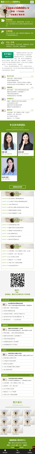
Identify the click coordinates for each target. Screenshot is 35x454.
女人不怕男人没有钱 (12, 116)
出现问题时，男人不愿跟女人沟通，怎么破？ (18, 112)
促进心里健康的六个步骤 (15, 213)
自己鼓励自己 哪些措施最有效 (16, 198)
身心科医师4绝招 (8, 369)
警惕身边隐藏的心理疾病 (15, 210)
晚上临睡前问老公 (13, 233)
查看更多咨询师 (17, 187)
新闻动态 (17, 194)
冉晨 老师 (4, 152)
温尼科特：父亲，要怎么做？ (14, 114)
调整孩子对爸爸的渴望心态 (14, 107)
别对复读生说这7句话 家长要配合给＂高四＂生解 (19, 84)
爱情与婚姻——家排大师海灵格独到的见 (14, 333)
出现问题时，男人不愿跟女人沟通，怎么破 (19, 251)
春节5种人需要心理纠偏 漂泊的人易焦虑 (19, 207)
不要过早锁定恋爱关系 (12, 93)
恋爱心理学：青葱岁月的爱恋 (14, 78)
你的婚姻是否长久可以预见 (10, 344)
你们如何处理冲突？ (14, 265)
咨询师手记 (17, 220)
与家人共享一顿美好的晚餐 (15, 262)
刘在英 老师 (5, 177)
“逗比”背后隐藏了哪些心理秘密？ (12, 366)
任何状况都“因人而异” (12, 103)
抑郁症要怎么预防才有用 (10, 358)
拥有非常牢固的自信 (14, 239)
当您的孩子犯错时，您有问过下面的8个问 (14, 313)
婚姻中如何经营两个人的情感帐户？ (16, 91)
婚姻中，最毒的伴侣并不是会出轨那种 (16, 101)
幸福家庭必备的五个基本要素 (14, 95)
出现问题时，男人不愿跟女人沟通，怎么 (14, 383)
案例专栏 (17, 246)
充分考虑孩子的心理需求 (15, 236)
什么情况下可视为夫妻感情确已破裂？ (18, 201)
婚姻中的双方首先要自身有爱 (14, 105)
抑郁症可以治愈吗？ (9, 363)
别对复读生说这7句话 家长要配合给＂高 (14, 316)
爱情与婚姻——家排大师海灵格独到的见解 (18, 89)
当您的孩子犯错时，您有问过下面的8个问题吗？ (19, 82)
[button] (1, 11)
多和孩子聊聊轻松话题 (12, 80)
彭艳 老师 (21, 152)
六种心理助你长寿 (13, 204)
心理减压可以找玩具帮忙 (10, 360)
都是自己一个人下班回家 (13, 118)
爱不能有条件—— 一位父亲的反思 (12, 319)
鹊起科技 (17, 447)
